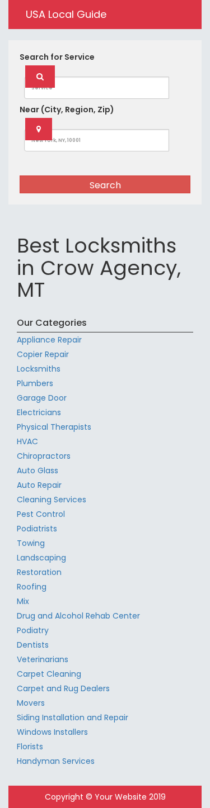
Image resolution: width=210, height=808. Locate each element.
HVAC (27, 441)
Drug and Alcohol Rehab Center (78, 615)
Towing (31, 543)
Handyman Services (56, 761)
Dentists (33, 644)
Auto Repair (39, 485)
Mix (23, 601)
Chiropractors (44, 456)
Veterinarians (42, 659)
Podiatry (33, 630)
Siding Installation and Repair (72, 717)
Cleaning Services (51, 499)
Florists (30, 746)
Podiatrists (37, 528)
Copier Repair (43, 354)
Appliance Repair (49, 339)
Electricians (39, 412)
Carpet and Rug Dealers (63, 688)
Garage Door (42, 397)
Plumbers (35, 383)
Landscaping (41, 557)
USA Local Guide (66, 14)
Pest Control (41, 514)
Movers (31, 703)
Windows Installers (52, 732)
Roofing (31, 586)
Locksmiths (38, 368)
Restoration (39, 572)
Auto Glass (37, 470)
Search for (57, 57)
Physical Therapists (54, 426)
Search (105, 185)
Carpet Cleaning (49, 673)
